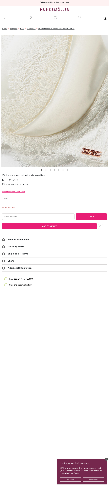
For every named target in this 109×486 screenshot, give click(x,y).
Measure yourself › (93, 479)
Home (4, 29)
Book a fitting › (70, 479)
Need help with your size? (13, 191)
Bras (22, 29)
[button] (106, 459)
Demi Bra (31, 29)
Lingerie (13, 29)
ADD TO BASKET (49, 226)
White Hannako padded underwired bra (56, 29)
